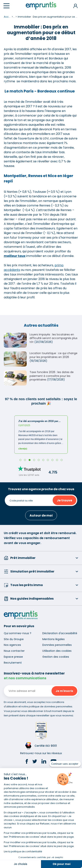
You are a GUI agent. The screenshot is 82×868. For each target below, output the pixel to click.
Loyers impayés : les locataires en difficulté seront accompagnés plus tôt (53, 338)
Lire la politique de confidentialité (23, 851)
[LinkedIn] (44, 762)
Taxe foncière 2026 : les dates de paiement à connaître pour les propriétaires (52, 375)
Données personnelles (57, 645)
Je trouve (64, 500)
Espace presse (13, 657)
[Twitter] (34, 762)
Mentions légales (53, 639)
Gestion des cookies (55, 657)
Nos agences (12, 645)
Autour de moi (41, 515)
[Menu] (6, 6)
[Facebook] (27, 762)
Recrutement (13, 663)
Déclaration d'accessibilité (59, 633)
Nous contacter (14, 651)
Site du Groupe (14, 639)
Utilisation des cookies (57, 651)
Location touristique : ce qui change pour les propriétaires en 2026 (53, 355)
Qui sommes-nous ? (17, 633)
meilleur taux (14, 256)
